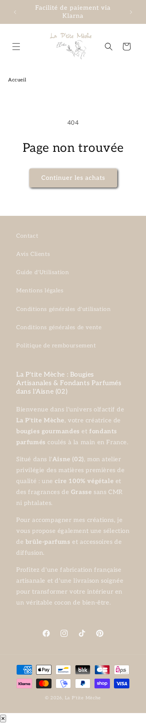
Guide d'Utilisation (42, 272)
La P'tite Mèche (83, 698)
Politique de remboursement (56, 345)
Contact (27, 235)
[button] (16, 46)
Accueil (17, 80)
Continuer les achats (73, 177)
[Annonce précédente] (15, 12)
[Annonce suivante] (131, 12)
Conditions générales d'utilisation (63, 309)
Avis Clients (33, 254)
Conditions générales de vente (58, 327)
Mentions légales (40, 290)
